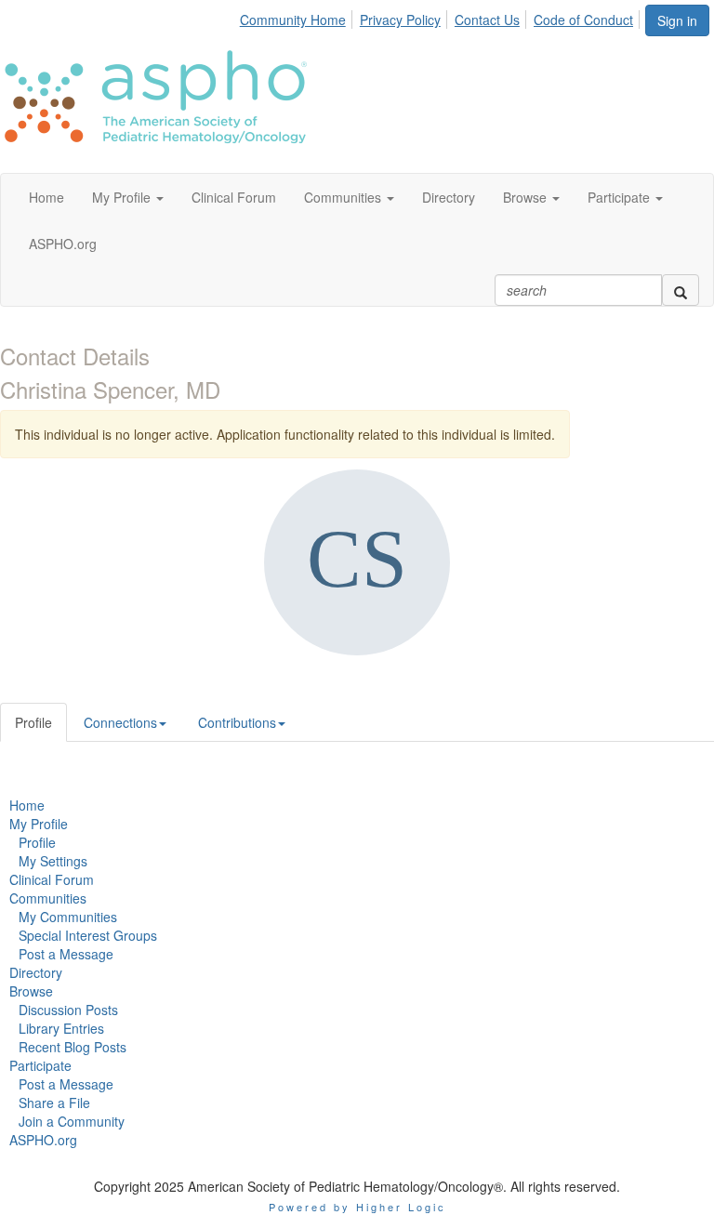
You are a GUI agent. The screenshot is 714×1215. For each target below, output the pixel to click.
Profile (33, 722)
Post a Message (66, 953)
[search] (680, 290)
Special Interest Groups (88, 935)
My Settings (53, 861)
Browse (31, 991)
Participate (40, 1065)
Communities (47, 898)
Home (27, 805)
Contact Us (487, 19)
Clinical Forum (51, 879)
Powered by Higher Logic (357, 1206)
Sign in (677, 20)
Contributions (237, 722)
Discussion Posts (68, 1009)
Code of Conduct (583, 19)
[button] (128, 197)
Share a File (54, 1102)
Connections (120, 722)
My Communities (68, 916)
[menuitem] (298, 17)
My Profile (38, 823)
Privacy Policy (400, 19)
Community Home (293, 19)
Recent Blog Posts (72, 1046)
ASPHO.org (43, 1139)
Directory (35, 972)
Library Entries (61, 1028)
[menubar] (441, 17)
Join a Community (72, 1121)
